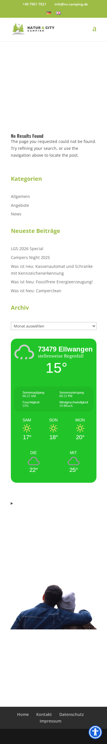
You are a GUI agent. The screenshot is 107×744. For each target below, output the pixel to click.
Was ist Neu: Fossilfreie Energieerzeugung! (52, 281)
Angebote (20, 205)
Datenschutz (71, 714)
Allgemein (20, 196)
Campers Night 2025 (30, 257)
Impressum (50, 721)
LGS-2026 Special (27, 248)
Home (23, 714)
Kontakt (44, 714)
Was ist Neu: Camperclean (36, 290)
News (16, 214)
